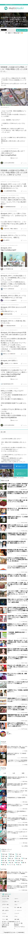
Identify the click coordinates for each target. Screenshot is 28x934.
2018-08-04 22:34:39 (14, 273)
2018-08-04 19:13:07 (14, 245)
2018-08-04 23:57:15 (13, 330)
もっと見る (25, 846)
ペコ (19, 497)
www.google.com (6, 107)
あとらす (18, 638)
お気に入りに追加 (22, 30)
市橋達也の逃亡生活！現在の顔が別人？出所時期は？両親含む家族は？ (17, 533)
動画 (11, 858)
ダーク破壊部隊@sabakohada (9, 206)
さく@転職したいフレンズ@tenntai (10, 363)
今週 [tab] (4, 773)
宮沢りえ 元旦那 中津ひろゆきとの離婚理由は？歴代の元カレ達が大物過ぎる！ (17, 650)
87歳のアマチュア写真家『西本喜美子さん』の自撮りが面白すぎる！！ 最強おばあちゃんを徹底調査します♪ (17, 485)
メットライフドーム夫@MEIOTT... (10, 300)
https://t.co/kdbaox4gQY (8, 250)
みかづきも (19, 662)
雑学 (17, 862)
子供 (25, 858)
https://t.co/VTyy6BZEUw (9, 417)
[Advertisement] (14, 48)
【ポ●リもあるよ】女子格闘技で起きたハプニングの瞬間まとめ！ (17, 657)
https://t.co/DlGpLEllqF (13, 374)
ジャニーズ (12, 864)
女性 (19, 864)
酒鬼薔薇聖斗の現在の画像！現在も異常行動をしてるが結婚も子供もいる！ (17, 492)
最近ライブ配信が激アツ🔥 (15, 33)
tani (19, 621)
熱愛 (4, 864)
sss (22, 750)
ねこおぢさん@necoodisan (8, 162)
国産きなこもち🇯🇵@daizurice (9, 353)
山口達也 (20, 860)
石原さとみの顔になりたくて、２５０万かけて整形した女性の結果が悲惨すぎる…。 (17, 526)
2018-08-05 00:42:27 (15, 304)
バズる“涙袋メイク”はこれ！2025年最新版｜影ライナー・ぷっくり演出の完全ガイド (17, 760)
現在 (19, 856)
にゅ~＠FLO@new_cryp (8, 268)
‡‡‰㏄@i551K (6, 240)
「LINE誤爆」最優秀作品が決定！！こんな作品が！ (17, 633)
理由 (18, 858)
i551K (2, 232)
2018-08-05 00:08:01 (17, 318)
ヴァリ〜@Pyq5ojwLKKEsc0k (9, 325)
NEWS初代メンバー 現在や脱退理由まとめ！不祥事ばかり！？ (16, 811)
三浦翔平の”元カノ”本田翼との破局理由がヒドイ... (17, 690)
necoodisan (3, 148)
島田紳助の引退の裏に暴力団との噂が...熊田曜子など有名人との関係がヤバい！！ (17, 551)
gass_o (2, 211)
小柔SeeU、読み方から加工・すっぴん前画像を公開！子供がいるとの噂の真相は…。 (17, 642)
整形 (4, 860)
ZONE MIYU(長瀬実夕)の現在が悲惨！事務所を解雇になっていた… (16, 542)
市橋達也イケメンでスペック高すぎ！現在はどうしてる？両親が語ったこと (17, 624)
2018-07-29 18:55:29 (14, 388)
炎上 (19, 854)
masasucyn (3, 273)
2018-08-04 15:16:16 (15, 181)
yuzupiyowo (18, 506)
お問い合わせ (5, 925)
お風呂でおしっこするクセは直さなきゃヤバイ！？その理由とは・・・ (17, 682)
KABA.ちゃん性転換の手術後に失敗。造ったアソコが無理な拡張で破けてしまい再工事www (17, 559)
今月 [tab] (14, 773)
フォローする (7, 148)
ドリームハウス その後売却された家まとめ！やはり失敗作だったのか (17, 567)
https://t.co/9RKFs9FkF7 (8, 376)
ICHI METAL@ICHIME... (8, 314)
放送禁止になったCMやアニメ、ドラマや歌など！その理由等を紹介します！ (17, 805)
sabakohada (3, 195)
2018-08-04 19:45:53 (16, 293)
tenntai (2, 358)
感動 (24, 862)
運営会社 (4, 926)
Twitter (4, 854)
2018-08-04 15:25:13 (12, 232)
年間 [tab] (23, 773)
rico (19, 489)
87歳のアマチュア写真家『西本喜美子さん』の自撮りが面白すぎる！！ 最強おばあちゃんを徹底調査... (17, 880)
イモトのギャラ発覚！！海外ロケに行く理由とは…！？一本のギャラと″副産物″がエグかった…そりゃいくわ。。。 (17, 593)
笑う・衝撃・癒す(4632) (18, 21)
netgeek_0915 (3, 367)
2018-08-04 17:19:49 (14, 195)
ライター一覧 (5, 923)
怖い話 (11, 860)
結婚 (4, 858)
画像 (12, 856)
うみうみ (19, 729)
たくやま (19, 808)
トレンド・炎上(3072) (6, 21)
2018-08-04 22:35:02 (13, 211)
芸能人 (4, 856)
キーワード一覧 (18, 923)
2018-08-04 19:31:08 (12, 358)
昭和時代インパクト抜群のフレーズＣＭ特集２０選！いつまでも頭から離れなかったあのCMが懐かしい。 (17, 887)
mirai (19, 588)
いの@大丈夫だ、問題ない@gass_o (10, 228)
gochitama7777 (3, 181)
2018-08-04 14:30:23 (15, 367)
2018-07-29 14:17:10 (14, 148)
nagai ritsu (18, 555)
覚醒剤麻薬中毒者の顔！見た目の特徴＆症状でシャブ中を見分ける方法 (17, 715)
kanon (20, 890)
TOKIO (4, 862)
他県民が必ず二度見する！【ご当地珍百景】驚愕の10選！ (17, 517)
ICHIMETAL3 (3, 304)
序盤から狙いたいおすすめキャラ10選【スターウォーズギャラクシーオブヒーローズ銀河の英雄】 (17, 600)
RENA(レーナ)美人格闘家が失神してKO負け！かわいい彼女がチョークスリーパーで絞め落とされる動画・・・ (17, 708)
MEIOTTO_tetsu (4, 293)
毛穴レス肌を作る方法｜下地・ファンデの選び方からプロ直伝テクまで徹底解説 (17, 747)
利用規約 (16, 925)
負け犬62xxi (19, 696)
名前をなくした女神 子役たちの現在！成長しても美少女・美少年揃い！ (17, 575)
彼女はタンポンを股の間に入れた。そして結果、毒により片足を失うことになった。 (17, 666)
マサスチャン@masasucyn (8, 288)
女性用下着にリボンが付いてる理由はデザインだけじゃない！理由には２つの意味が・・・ (17, 617)
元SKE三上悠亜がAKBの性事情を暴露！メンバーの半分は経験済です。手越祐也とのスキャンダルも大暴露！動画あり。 (17, 610)
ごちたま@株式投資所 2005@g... (10, 190)
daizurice (2, 330)
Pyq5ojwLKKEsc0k (4, 318)
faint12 (19, 605)
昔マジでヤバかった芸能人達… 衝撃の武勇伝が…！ (17, 674)
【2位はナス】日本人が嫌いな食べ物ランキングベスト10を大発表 (17, 500)
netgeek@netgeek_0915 (8, 383)
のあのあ (18, 514)
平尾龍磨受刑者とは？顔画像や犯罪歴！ (16, 797)
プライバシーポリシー (19, 927)
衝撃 (12, 854)
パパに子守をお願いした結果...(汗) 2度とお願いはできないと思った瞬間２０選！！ (17, 584)
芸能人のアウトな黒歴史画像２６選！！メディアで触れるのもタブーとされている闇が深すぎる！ (17, 724)
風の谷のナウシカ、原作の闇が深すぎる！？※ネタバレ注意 (17, 509)
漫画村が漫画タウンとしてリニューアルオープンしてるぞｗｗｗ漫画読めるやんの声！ (17, 699)
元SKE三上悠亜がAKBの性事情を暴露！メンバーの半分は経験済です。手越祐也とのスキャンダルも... (17, 819)
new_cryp (2, 245)
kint (20, 704)
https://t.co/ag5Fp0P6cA (8, 155)
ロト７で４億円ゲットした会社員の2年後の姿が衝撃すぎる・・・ (17, 839)
